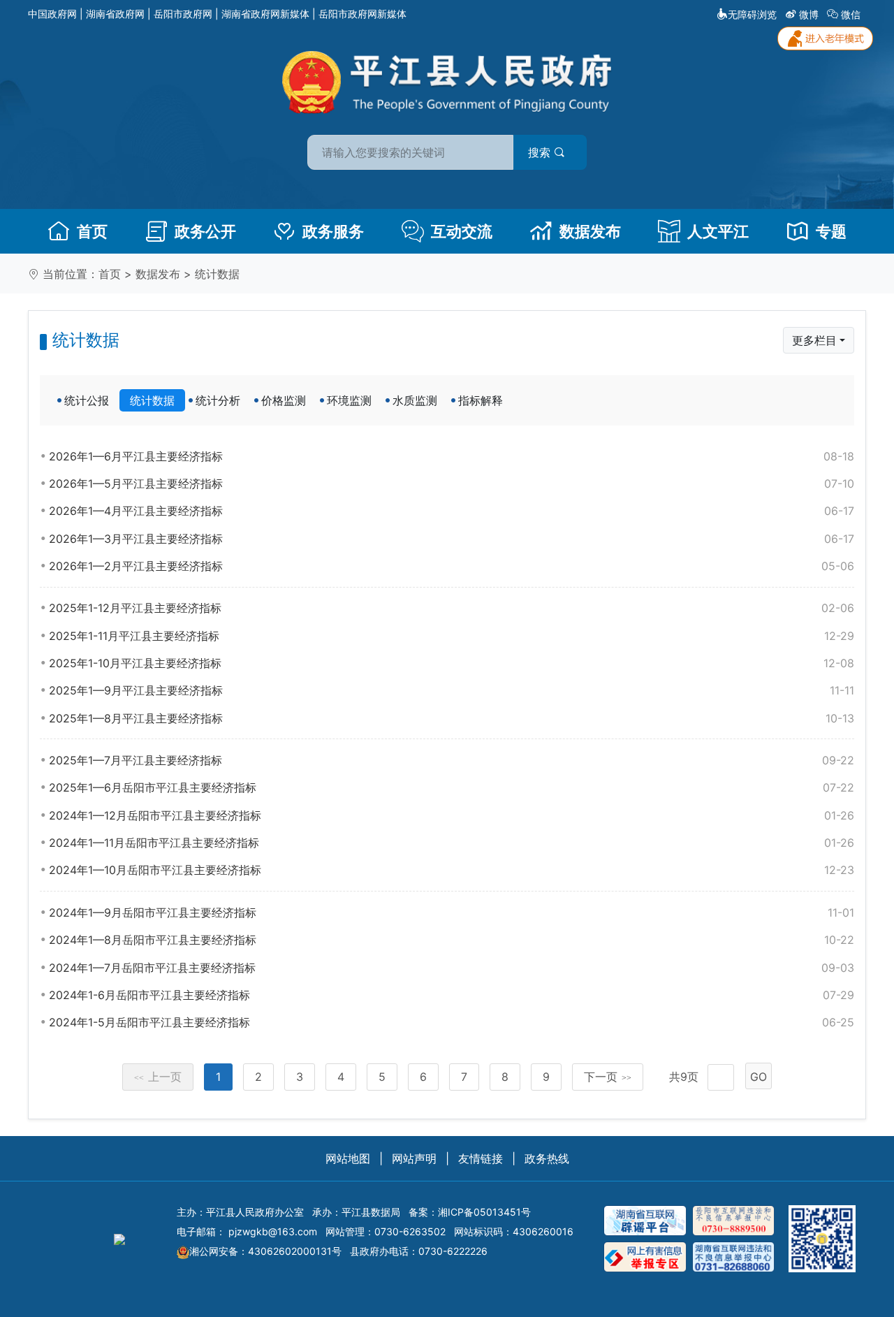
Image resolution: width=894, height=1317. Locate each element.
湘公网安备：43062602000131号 (265, 1251)
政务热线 (547, 1158)
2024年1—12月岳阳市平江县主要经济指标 (451, 815)
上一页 (158, 1077)
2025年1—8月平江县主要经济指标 (451, 718)
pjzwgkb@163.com (272, 1231)
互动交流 (461, 231)
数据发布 (590, 231)
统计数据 (217, 274)
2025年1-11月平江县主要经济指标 (451, 636)
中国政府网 (52, 14)
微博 (808, 14)
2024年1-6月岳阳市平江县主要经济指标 (451, 995)
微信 (850, 14)
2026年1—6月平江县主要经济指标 (451, 456)
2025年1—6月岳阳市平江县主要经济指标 (451, 787)
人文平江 (718, 231)
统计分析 (218, 400)
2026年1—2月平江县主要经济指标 (451, 566)
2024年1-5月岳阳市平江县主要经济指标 (451, 1022)
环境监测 (349, 400)
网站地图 (347, 1158)
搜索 (541, 152)
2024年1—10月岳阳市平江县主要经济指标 (451, 870)
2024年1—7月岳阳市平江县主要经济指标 (451, 968)
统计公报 (86, 400)
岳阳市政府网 (183, 14)
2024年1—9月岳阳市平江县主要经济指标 (451, 912)
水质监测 (415, 400)
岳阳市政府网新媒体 (362, 14)
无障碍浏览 (752, 14)
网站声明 (414, 1158)
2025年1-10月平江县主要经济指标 (451, 663)
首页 (92, 231)
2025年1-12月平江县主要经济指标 (451, 608)
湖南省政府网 (115, 14)
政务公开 (205, 231)
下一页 (607, 1077)
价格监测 (283, 400)
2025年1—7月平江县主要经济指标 (451, 760)
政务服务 (333, 231)
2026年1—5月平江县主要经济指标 (451, 483)
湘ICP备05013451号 (484, 1212)
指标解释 (480, 400)
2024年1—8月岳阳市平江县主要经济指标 (451, 940)
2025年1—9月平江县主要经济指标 (451, 690)
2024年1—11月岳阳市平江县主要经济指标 (451, 843)
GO (758, 1077)
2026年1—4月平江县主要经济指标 (451, 511)
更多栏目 (814, 340)
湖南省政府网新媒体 (265, 14)
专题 (831, 231)
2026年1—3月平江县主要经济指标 (451, 539)
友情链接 (480, 1158)
